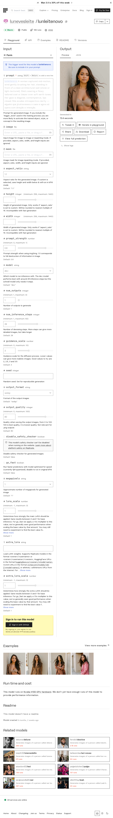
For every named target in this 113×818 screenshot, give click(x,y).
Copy (101, 21)
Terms (42, 813)
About (13, 813)
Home (6, 813)
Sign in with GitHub (20, 624)
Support (67, 813)
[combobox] (22, 10)
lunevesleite (22, 21)
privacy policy (29, 631)
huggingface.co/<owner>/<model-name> (33, 562)
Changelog (23, 813)
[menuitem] (44, 10)
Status (59, 813)
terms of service (12, 631)
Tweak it (69, 124)
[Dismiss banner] (110, 2)
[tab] (65, 55)
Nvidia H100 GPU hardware (37, 691)
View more (96, 645)
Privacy (50, 813)
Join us (33, 813)
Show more (8, 532)
